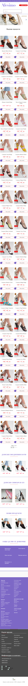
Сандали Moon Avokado (7, 231)
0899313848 (24, 5)
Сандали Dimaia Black (7, 436)
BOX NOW (16, 645)
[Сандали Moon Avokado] (7, 222)
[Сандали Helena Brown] (7, 171)
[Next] (26, 19)
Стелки (15, 610)
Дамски (3, 580)
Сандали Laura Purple (21, 128)
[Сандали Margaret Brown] (7, 401)
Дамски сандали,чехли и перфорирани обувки (6, 621)
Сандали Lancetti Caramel (21, 76)
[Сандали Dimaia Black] (7, 427)
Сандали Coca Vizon (21, 231)
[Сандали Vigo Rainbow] (21, 299)
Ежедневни (3, 591)
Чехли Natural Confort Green (21, 103)
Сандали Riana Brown (21, 333)
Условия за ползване (7, 643)
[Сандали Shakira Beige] (21, 248)
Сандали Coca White (7, 256)
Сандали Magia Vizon (7, 205)
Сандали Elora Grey (21, 410)
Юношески (16, 601)
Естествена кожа (4, 582)
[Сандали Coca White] (7, 248)
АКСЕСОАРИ (17, 608)
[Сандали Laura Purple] (21, 120)
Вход (3, 639)
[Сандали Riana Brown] (21, 325)
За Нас (3, 641)
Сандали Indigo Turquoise (7, 308)
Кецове (2, 584)
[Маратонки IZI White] (20, 496)
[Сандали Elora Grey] (21, 401)
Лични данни (17, 643)
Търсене (16, 639)
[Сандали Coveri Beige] (21, 42)
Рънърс (2, 587)
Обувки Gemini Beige (7, 102)
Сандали (16, 595)
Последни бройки (5, 614)
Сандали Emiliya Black (20, 436)
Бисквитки (16, 641)
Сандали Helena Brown (7, 180)
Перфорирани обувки (5, 594)
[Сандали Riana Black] (7, 350)
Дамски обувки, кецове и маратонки (6, 624)
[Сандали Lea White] (21, 350)
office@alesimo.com (6, 658)
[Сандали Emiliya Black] (21, 427)
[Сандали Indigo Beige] (21, 273)
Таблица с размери (18, 637)
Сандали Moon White (21, 205)
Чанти (15, 605)
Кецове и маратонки (5, 602)
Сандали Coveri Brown (6, 76)
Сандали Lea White (21, 359)
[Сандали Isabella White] (21, 376)
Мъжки (3, 599)
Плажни (15, 588)
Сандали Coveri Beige (21, 51)
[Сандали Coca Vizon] (21, 222)
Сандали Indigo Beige (21, 282)
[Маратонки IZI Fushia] (6, 496)
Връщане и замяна (6, 651)
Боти (15, 590)
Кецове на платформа (5, 585)
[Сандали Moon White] (21, 197)
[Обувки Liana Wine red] (20, 523)
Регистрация (5, 637)
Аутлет (16, 612)
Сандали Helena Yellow (21, 154)
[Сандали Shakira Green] (7, 273)
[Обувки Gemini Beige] (7, 93)
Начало (3, 635)
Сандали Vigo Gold (7, 333)
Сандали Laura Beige (7, 154)
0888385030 (4, 662)
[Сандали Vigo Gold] (7, 325)
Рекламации (17, 635)
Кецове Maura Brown (7, 51)
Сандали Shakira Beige (21, 256)
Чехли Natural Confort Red (7, 128)
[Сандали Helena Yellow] (21, 146)
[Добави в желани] (12, 37)
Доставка (4, 645)
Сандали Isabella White (21, 384)
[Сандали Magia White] (21, 171)
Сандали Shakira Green (7, 282)
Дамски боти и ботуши (6, 625)
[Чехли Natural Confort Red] (7, 120)
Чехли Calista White (7, 384)
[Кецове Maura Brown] (7, 42)
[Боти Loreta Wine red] (20, 466)
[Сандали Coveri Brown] (7, 68)
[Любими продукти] (24, 11)
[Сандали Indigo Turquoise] (7, 299)
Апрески (3, 595)
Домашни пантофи (19, 599)
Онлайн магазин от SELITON (14, 683)
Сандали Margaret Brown (7, 410)
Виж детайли (8, 82)
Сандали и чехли (17, 583)
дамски (15, 606)
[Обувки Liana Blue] (6, 523)
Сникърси (3, 581)
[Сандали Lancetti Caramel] (21, 68)
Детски (3, 611)
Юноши (3, 608)
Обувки (2, 588)
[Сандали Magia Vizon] (7, 197)
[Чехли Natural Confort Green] (21, 93)
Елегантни (3, 592)
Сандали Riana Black (7, 359)
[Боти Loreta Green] (6, 466)
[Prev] (2, 19)
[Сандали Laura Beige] (7, 146)
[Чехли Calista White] (7, 376)
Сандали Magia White (21, 180)
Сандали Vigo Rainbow (21, 308)
